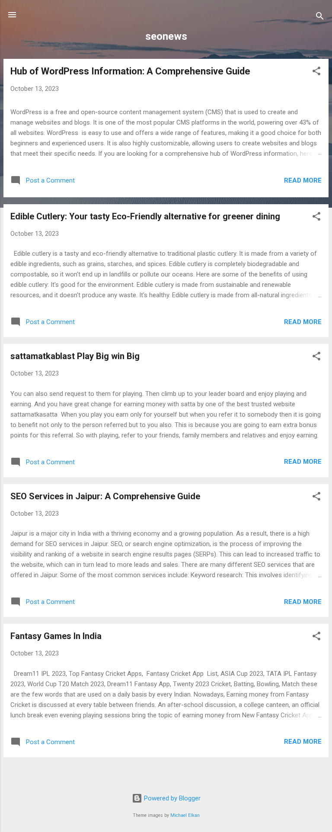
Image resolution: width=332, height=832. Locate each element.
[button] (316, 72)
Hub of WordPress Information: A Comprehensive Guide (130, 71)
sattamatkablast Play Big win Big (75, 356)
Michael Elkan (185, 815)
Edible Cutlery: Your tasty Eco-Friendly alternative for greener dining (145, 216)
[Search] (320, 17)
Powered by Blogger (171, 798)
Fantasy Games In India (56, 636)
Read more (303, 180)
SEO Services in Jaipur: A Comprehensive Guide (105, 496)
